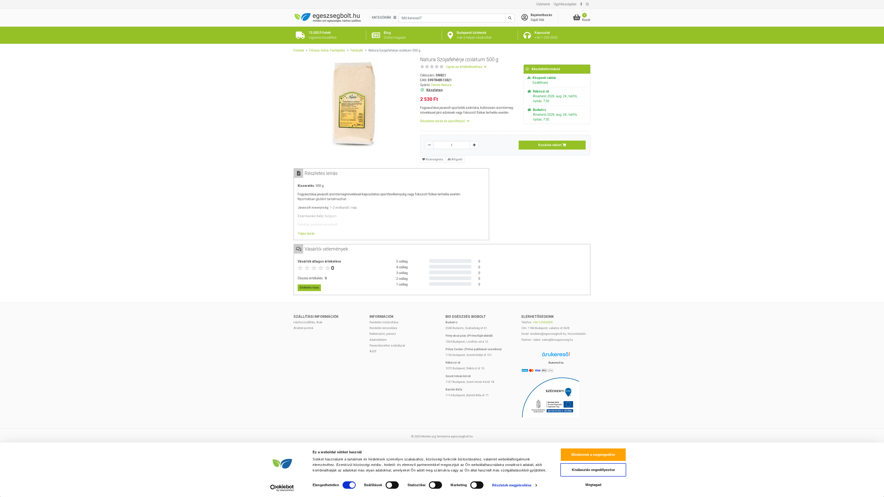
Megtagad (593, 485)
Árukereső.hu (556, 362)
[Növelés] (474, 145)
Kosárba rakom (550, 145)
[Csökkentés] (429, 145)
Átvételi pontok (303, 328)
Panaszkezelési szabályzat (387, 345)
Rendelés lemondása (383, 328)
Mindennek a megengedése (593, 455)
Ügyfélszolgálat (565, 4)
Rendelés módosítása (383, 322)
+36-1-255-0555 (542, 322)
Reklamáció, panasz (382, 333)
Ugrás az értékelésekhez (464, 67)
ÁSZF (373, 351)
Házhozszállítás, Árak (308, 322)
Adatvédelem (378, 339)
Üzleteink (543, 4)
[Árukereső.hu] (556, 356)
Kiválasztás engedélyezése (593, 470)
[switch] (392, 485)
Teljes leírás (306, 233)
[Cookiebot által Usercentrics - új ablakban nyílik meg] (282, 488)
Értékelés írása (309, 287)
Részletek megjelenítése (511, 485)
